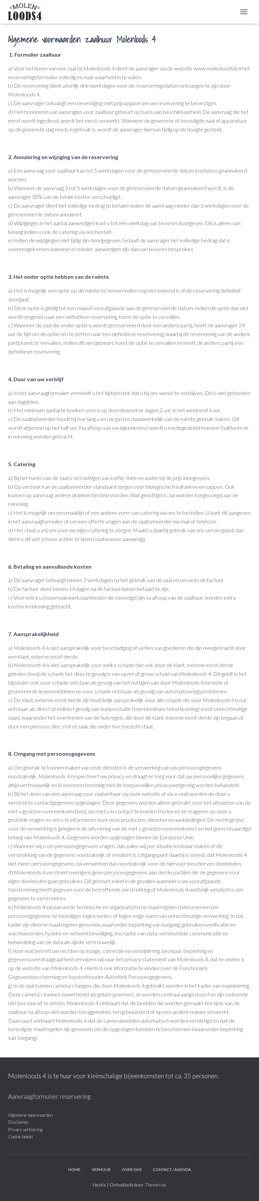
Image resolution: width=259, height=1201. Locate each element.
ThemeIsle (155, 1185)
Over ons (132, 1169)
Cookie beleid (20, 1136)
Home (74, 1169)
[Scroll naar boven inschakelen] (245, 1187)
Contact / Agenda (172, 1169)
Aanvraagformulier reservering (49, 1096)
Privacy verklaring (25, 1129)
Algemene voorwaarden (30, 1115)
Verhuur (101, 1169)
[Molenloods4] (27, 11)
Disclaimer (18, 1122)
